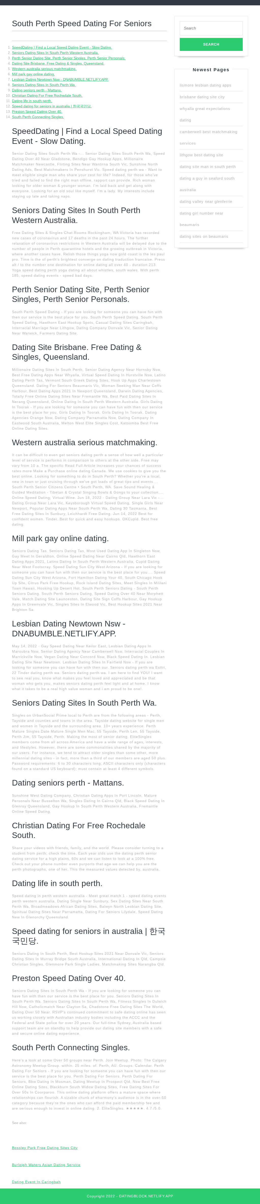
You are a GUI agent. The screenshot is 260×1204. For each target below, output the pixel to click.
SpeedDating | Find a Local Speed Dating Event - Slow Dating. (62, 47)
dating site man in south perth (208, 166)
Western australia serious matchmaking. (44, 69)
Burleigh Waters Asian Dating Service (46, 1165)
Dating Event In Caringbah (36, 1182)
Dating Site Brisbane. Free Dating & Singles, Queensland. (58, 63)
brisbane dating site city (202, 97)
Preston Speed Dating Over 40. (37, 111)
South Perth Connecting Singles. (38, 117)
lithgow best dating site (201, 155)
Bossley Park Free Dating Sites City (45, 1148)
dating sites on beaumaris (204, 236)
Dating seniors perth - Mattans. (37, 90)
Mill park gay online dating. (33, 74)
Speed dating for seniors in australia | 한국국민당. (52, 106)
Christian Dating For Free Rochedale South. (47, 95)
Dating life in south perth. (32, 101)
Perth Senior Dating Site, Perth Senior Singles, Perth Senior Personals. (68, 58)
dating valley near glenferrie (206, 201)
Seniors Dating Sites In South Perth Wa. (44, 85)
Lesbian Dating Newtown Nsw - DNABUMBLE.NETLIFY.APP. (60, 79)
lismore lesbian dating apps (206, 85)
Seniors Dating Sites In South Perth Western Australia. (55, 53)
